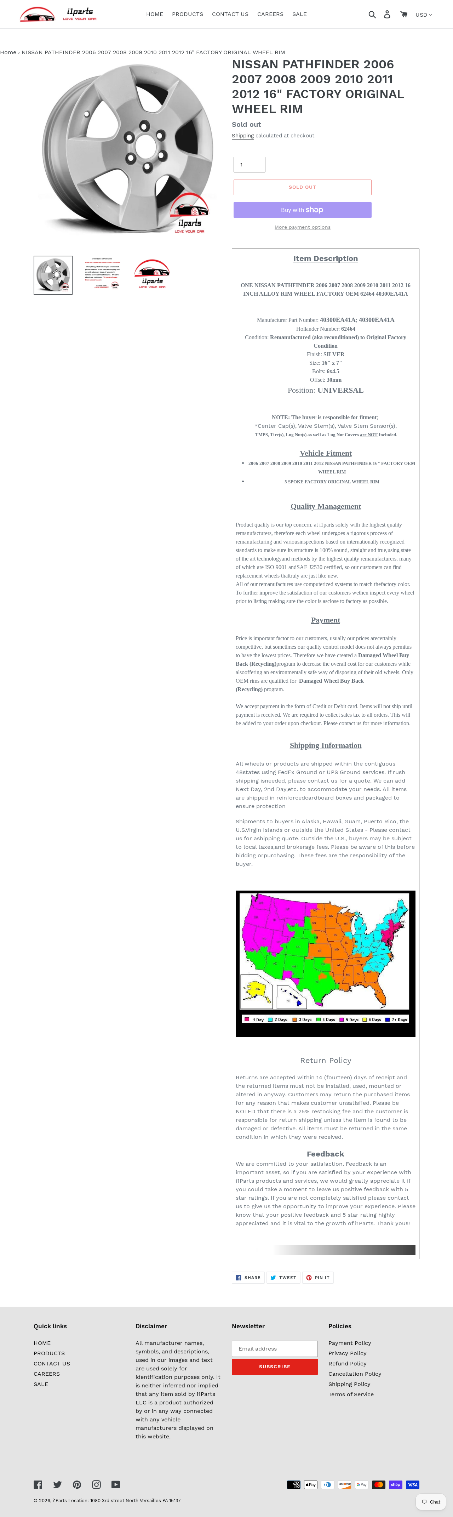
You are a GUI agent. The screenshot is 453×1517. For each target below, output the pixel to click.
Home (8, 52)
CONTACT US (52, 1363)
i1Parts (60, 1500)
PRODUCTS (49, 1353)
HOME (42, 1343)
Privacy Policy (347, 1353)
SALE (41, 1384)
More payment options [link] (303, 227)
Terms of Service (351, 1394)
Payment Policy (349, 1343)
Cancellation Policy (355, 1373)
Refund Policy (347, 1363)
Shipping (243, 135)
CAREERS (47, 1373)
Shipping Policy (349, 1384)
